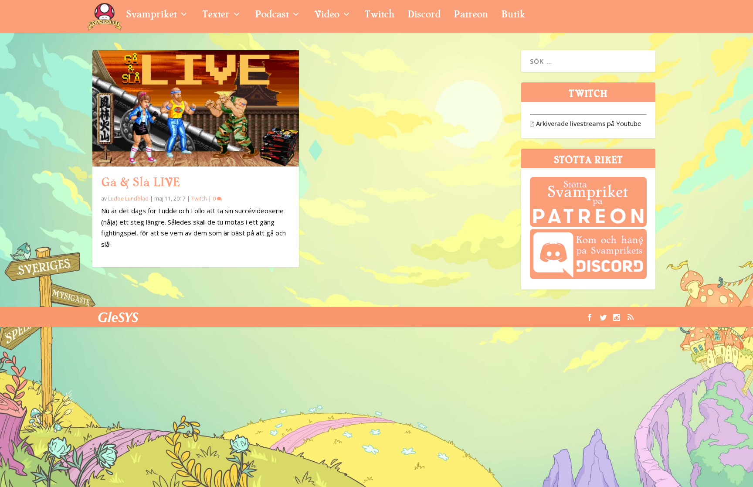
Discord (424, 15)
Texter (215, 15)
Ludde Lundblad (128, 198)
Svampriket (151, 15)
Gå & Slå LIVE (140, 182)
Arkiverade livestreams (567, 123)
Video (326, 15)
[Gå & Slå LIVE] (195, 108)
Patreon (471, 15)
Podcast (271, 15)
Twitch (379, 15)
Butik (513, 15)
